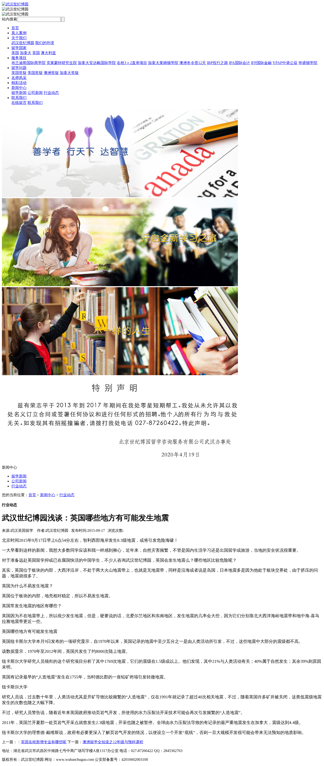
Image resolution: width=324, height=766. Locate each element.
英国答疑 (19, 73)
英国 (36, 53)
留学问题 (19, 68)
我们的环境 (44, 43)
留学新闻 (19, 93)
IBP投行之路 (217, 63)
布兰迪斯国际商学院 (28, 63)
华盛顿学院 (307, 63)
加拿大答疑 (69, 73)
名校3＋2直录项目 (132, 63)
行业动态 (51, 93)
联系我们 (19, 98)
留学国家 (19, 48)
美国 (15, 53)
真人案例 (19, 33)
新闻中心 (19, 88)
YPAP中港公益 (285, 63)
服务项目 (19, 58)
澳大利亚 (48, 53)
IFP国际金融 (261, 63)
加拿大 (25, 53)
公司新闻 (35, 93)
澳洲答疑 (51, 73)
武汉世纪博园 (22, 43)
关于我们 (19, 38)
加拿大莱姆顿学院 (163, 63)
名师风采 (19, 78)
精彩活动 (19, 83)
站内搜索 (9, 19)
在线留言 (19, 103)
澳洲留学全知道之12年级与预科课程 (113, 742)
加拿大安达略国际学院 (97, 63)
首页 (15, 28)
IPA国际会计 (239, 63)
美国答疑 (35, 73)
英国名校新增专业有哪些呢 (43, 742)
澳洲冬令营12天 (192, 63)
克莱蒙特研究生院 (61, 63)
